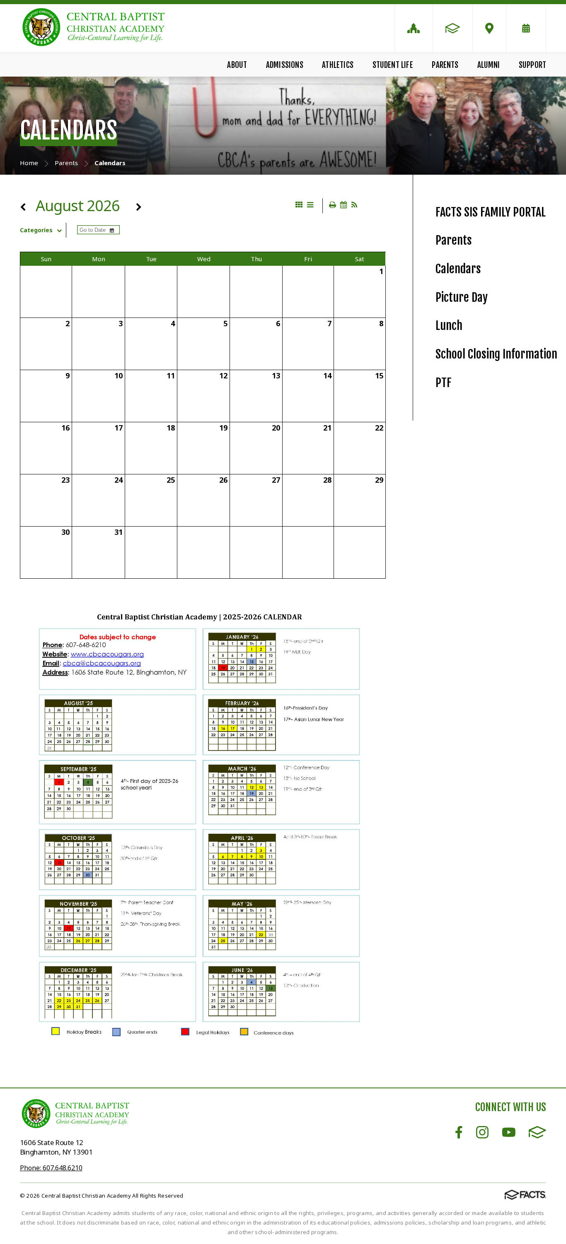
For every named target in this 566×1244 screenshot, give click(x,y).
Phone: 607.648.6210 (51, 1167)
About (237, 65)
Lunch (448, 325)
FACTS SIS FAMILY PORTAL (490, 212)
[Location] (489, 28)
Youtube (508, 1132)
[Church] (413, 28)
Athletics (337, 65)
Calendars (458, 269)
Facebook (459, 1132)
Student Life (392, 65)
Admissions (284, 65)
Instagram (482, 1132)
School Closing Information (496, 354)
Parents (445, 65)
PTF (443, 382)
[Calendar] (526, 28)
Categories (36, 230)
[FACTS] (452, 28)
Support (532, 65)
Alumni (488, 65)
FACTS (537, 1132)
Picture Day (461, 297)
